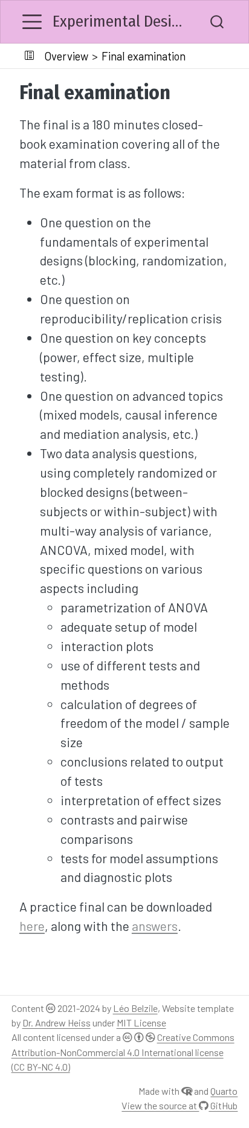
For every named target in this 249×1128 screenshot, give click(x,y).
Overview (66, 56)
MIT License (141, 1022)
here (32, 925)
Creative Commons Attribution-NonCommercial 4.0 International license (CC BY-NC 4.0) (122, 1051)
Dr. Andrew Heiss (56, 1022)
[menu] (32, 21)
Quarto (224, 1091)
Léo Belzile (135, 1008)
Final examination (144, 56)
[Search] (216, 22)
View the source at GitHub (179, 1105)
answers (155, 925)
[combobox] (217, 22)
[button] (29, 56)
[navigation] (215, 56)
